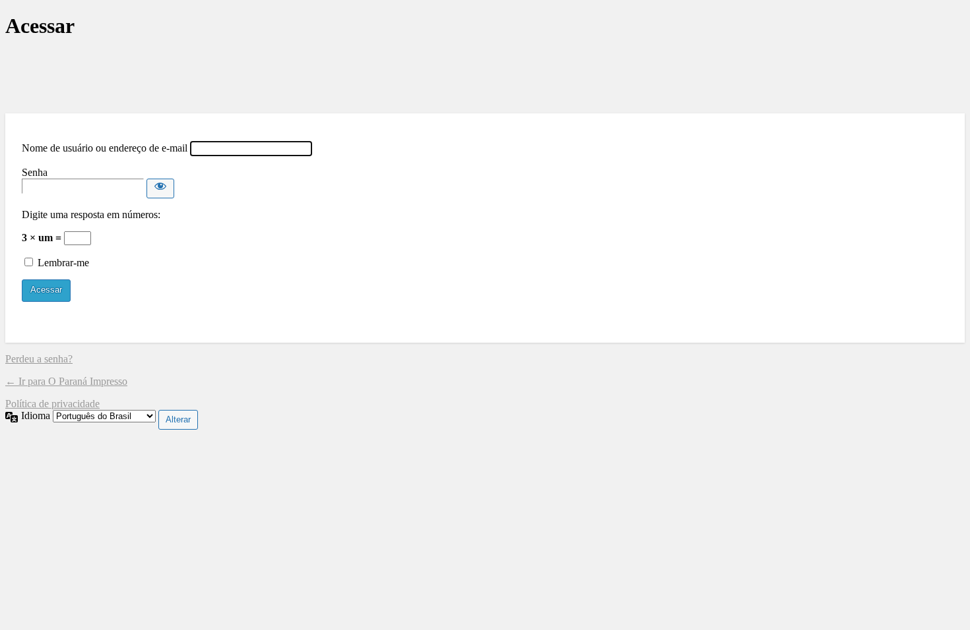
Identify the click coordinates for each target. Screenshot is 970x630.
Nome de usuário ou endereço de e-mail (104, 148)
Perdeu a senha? (39, 358)
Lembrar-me (63, 262)
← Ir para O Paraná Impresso (66, 381)
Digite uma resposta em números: (91, 214)
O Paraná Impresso (485, 76)
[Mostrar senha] (160, 188)
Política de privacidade (52, 403)
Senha (35, 172)
